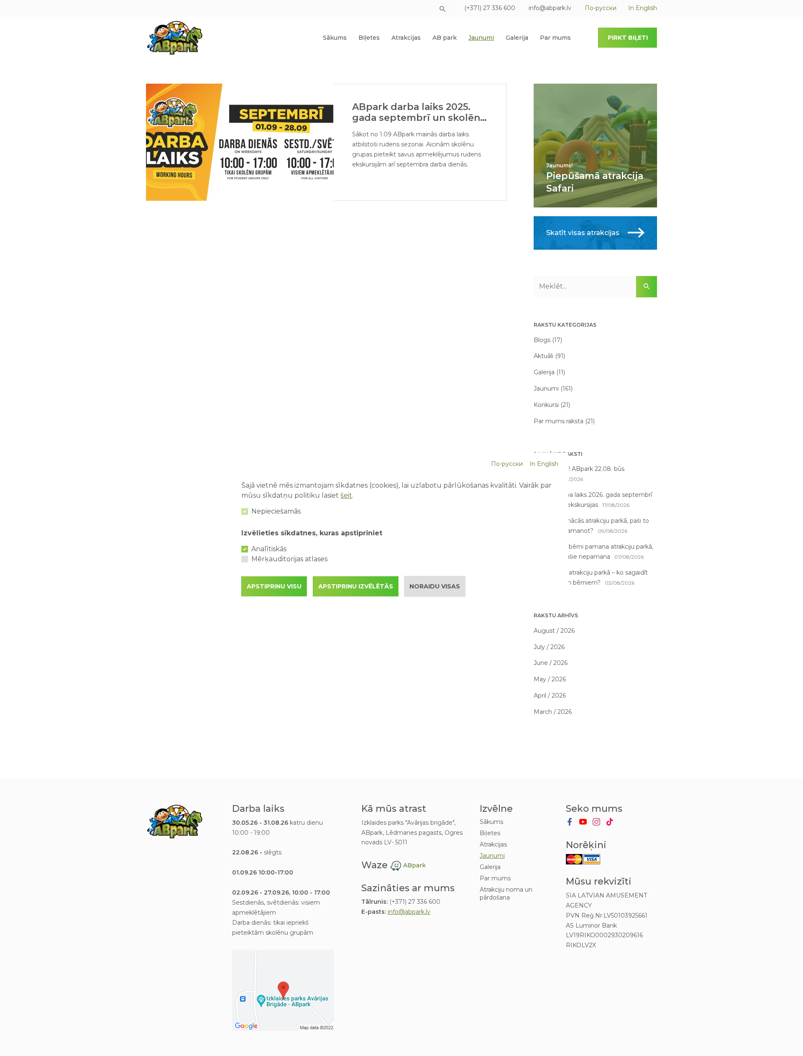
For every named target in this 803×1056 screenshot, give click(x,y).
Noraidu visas (434, 586)
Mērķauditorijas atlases (289, 559)
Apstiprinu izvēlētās (355, 586)
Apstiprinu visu (274, 586)
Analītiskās (268, 549)
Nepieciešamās (276, 511)
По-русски (507, 464)
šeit (346, 495)
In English (543, 464)
